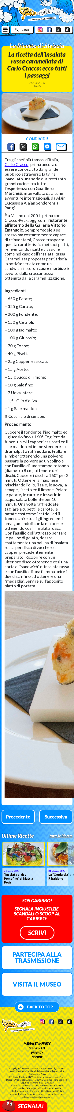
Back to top (40, 1007)
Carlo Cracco (16, 164)
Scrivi (37, 932)
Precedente (18, 816)
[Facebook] (49, 29)
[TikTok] (67, 29)
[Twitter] (58, 29)
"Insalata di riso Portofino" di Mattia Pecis (18, 878)
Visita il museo (37, 984)
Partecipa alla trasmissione (37, 957)
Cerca (25, 29)
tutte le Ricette (61, 836)
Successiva (56, 816)
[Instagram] (40, 29)
